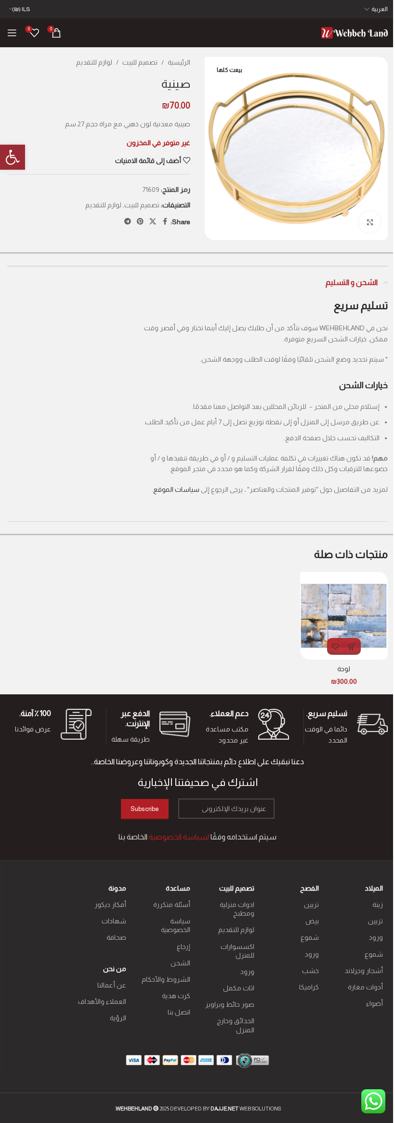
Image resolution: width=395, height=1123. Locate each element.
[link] (12, 157)
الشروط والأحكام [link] (166, 979)
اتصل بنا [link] (179, 1012)
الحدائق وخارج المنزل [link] (235, 1025)
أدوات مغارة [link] (365, 987)
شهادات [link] (114, 921)
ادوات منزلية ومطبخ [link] (237, 909)
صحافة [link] (116, 937)
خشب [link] (310, 970)
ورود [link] (376, 937)
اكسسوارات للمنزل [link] (237, 951)
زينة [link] (377, 904)
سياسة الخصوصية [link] (175, 925)
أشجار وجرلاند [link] (363, 970)
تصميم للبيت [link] (140, 62)
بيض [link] (311, 921)
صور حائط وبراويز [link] (229, 1004)
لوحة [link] (343, 669)
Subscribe (145, 808)
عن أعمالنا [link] (111, 985)
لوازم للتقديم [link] (94, 62)
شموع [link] (374, 954)
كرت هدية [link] (176, 996)
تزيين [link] (375, 921)
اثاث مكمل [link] (238, 988)
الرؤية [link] (118, 1018)
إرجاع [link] (183, 946)
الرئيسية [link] (179, 62)
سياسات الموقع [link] (176, 489)
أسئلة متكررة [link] (171, 904)
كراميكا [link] (308, 987)
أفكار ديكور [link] (110, 904)
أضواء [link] (374, 1003)
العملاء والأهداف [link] (102, 1001)
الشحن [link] (180, 963)
